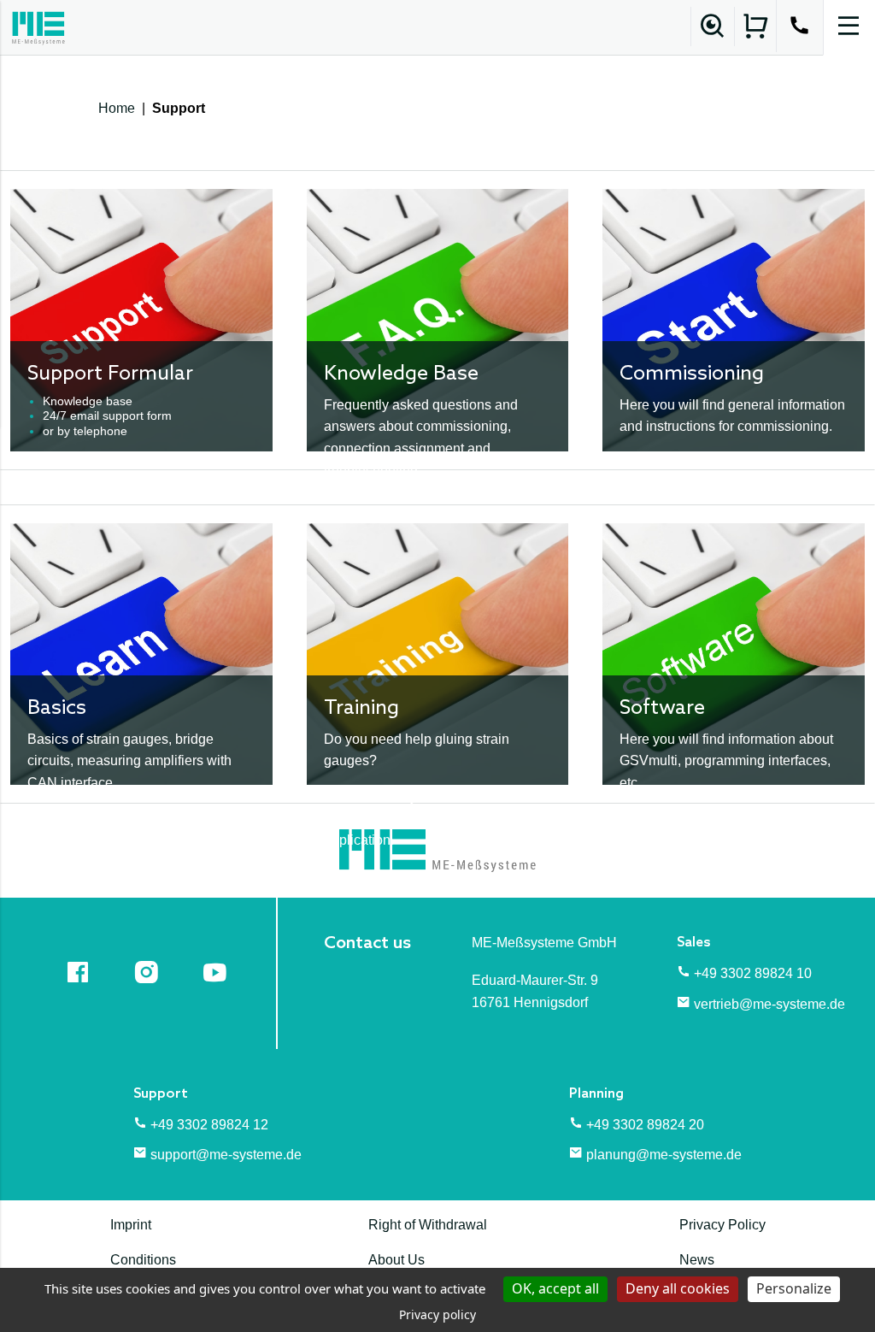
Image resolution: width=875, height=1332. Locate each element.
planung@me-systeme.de (664, 1154)
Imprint (130, 1224)
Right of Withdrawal (427, 1224)
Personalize (793, 1288)
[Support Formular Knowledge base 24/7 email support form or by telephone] (141, 319)
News (696, 1259)
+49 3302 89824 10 (753, 973)
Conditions (143, 1259)
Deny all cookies (677, 1288)
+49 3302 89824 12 (209, 1124)
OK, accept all (555, 1288)
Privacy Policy (722, 1224)
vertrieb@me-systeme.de (769, 1004)
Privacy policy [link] (437, 1314)
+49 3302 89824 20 (645, 1124)
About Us (396, 1259)
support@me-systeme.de (226, 1154)
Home (116, 108)
